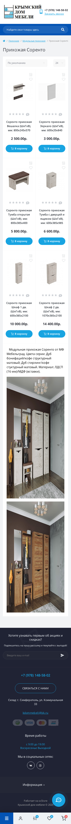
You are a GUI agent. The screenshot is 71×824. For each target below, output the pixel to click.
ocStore (43, 800)
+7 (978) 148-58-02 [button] (35, 675)
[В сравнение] (31, 75)
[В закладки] (31, 79)
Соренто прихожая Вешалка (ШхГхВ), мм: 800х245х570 (19, 126)
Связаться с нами (35, 688)
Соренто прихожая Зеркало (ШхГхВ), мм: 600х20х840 (52, 126)
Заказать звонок (54, 13)
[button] (56, 10)
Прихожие (14, 40)
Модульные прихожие (34, 40)
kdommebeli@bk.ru (35, 713)
